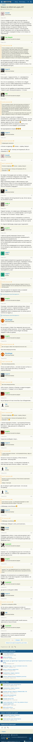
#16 (31, 379)
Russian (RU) (15, 735)
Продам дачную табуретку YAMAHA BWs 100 (15, 691)
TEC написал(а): (5, 451)
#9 (31, 233)
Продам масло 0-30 (8, 698)
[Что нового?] (28, 1)
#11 (31, 278)
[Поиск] (31, 1)
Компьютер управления (9, 695)
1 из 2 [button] (12, 640)
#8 (31, 208)
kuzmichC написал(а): (7, 567)
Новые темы (5, 682)
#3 (31, 74)
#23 (31, 515)
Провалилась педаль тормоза (11, 673)
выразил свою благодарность (11, 294)
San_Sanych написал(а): (7, 141)
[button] (1, 1)
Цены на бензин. (7, 657)
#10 (31, 257)
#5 (31, 137)
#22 (31, 496)
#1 (31, 18)
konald (3, 9)
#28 (31, 598)
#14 (31, 341)
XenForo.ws (17, 741)
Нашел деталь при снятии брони (12, 684)
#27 (31, 587)
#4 (31, 99)
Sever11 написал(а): (6, 163)
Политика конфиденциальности (19, 737)
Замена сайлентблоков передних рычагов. (14, 676)
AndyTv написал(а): (6, 361)
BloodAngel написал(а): (7, 344)
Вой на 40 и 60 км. (8, 707)
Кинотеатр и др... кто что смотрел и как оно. (15, 666)
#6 (31, 160)
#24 (31, 532)
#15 (31, 358)
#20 (31, 448)
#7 (31, 195)
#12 (31, 303)
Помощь (3, 738)
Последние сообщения (8, 651)
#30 (31, 630)
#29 (31, 617)
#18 (31, 409)
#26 (31, 564)
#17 (31, 398)
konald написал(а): (6, 45)
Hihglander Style (6, 735)
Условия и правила (5, 737)
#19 (31, 436)
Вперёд (17, 640)
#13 (31, 324)
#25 (31, 549)
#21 (31, 473)
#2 (31, 42)
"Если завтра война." (8, 653)
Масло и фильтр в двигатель (10, 669)
